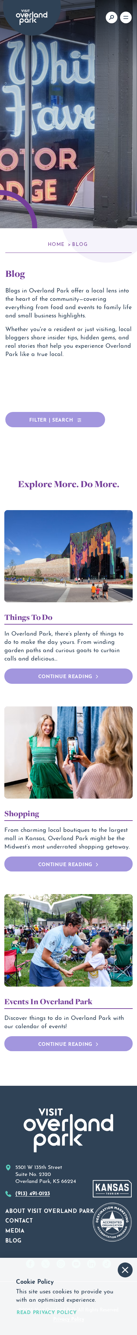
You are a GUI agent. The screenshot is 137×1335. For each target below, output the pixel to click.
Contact (19, 1220)
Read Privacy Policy (47, 1311)
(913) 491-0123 (32, 1193)
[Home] (32, 17)
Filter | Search (52, 419)
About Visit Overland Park (49, 1210)
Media (15, 1230)
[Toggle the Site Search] (111, 17)
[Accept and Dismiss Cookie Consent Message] (125, 1269)
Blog (13, 1240)
